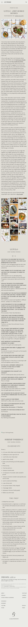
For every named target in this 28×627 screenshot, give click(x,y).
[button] (2, 2)
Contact (24, 597)
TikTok (2, 607)
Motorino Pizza (4, 407)
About (2, 593)
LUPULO (17, 287)
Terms (23, 607)
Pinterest (3, 603)
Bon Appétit (20, 194)
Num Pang (20, 407)
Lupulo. (14, 65)
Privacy (24, 605)
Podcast (3, 595)
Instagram (3, 601)
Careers (24, 595)
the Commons (12, 407)
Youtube (3, 605)
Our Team (24, 593)
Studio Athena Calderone (7, 597)
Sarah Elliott (19, 15)
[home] (7, 2)
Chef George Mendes (20, 60)
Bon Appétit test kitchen (17, 61)
